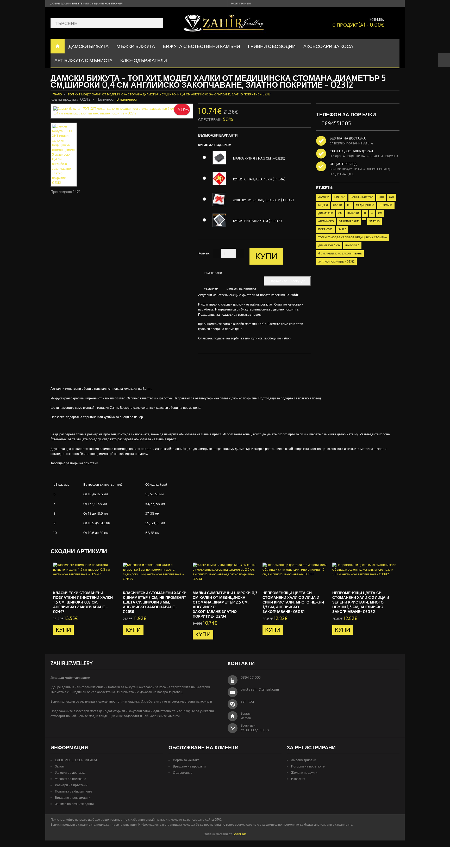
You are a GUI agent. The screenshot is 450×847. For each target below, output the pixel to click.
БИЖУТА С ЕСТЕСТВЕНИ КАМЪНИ (201, 46)
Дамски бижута (362, 197)
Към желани (213, 273)
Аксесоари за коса (328, 46)
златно (374, 221)
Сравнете (211, 289)
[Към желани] (103, 582)
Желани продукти (304, 773)
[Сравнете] (112, 582)
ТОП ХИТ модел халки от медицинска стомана (352, 237)
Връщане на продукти (189, 766)
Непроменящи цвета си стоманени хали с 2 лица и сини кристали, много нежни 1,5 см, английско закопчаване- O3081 (293, 602)
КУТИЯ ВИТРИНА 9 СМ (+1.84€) (257, 221)
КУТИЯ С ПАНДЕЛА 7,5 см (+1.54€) (259, 179)
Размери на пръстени (71, 785)
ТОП (381, 197)
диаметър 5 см (329, 245)
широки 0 (352, 245)
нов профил (114, 3)
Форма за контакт (186, 760)
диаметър (325, 213)
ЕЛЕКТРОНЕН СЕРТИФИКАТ (76, 760)
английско (326, 221)
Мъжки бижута (135, 46)
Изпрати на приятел (241, 289)
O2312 (342, 229)
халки (337, 205)
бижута (339, 197)
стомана (385, 205)
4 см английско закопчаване (340, 253)
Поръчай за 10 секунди (287, 281)
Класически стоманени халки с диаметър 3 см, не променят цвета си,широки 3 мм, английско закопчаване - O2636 (154, 602)
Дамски (323, 197)
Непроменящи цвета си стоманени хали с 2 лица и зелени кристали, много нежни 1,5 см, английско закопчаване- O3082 (360, 602)
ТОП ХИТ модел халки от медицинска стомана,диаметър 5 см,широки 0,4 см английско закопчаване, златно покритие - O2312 (169, 94)
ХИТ (391, 197)
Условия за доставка (70, 773)
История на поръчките (308, 766)
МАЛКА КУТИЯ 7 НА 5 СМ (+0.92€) (259, 158)
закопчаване (349, 221)
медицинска (365, 205)
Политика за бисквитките (73, 791)
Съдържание (182, 773)
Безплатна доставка (348, 138)
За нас (60, 766)
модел (323, 205)
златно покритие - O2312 (336, 261)
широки (353, 213)
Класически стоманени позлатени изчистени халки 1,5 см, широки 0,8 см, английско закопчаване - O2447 (83, 602)
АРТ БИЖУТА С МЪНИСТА (83, 60)
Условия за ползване (70, 779)
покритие (325, 229)
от (349, 205)
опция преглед (343, 164)
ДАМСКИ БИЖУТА (88, 46)
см (340, 213)
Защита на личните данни (74, 804)
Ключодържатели (143, 60)
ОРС (218, 819)
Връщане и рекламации (72, 798)
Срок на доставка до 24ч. (352, 151)
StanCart (240, 834)
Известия (298, 779)
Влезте (77, 3)
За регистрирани (303, 760)
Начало (56, 94)
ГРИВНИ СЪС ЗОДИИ (272, 46)
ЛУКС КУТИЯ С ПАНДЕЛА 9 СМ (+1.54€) (263, 200)
